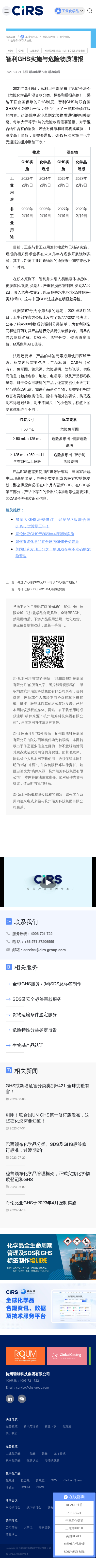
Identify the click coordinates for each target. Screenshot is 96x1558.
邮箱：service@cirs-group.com (39, 949)
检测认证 (32, 1460)
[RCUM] (25, 1356)
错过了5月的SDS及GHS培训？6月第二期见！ (47, 582)
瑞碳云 (10, 1487)
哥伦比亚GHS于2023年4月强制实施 (45, 533)
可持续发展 (52, 1460)
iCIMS (40, 1487)
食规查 (40, 1480)
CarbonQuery (73, 1480)
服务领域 (11, 1426)
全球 (10, 50)
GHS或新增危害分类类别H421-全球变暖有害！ (47, 1088)
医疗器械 (59, 1453)
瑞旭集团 (11, 36)
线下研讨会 (34, 1507)
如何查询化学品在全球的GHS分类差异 (47, 541)
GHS (21, 50)
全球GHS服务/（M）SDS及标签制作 (65, 50)
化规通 (67, 1426)
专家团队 (44, 1527)
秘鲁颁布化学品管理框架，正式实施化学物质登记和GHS (48, 1176)
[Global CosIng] (67, 1356)
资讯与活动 (49, 36)
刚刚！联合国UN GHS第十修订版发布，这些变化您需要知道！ (47, 1117)
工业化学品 (31, 36)
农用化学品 (13, 1460)
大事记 (28, 1527)
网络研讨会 (13, 1507)
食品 (45, 1453)
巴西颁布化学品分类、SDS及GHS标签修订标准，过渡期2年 (46, 1147)
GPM (54, 1480)
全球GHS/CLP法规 (21, 40)
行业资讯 (65, 36)
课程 (50, 1507)
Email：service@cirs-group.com (27, 1387)
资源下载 (50, 1426)
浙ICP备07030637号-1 (17, 1554)
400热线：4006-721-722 (22, 1380)
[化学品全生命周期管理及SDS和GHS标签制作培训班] (48, 1257)
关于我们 (11, 1433)
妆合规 (25, 1480)
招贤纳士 (11, 1534)
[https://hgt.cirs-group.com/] (48, 1306)
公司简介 (11, 1527)
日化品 (31, 1453)
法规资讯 (34, 50)
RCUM (25, 1487)
